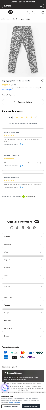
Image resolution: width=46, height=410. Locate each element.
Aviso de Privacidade (14, 402)
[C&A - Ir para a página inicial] (10, 12)
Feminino (7, 236)
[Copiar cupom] (40, 6)
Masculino (7, 244)
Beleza (6, 275)
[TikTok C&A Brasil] (17, 227)
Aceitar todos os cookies (30, 406)
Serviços (7, 313)
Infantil (6, 252)
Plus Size (7, 267)
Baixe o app (7, 320)
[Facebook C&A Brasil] (34, 227)
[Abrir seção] (27, 236)
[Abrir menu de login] (33, 12)
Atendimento (8, 328)
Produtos (7, 305)
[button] (28, 12)
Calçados (7, 260)
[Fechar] (44, 401)
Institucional (8, 297)
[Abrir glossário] (26, 286)
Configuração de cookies (10, 406)
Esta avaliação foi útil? (11, 144)
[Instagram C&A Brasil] (11, 227)
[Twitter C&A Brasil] (28, 227)
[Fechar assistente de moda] (41, 373)
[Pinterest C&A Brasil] (23, 227)
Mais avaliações (7, 90)
